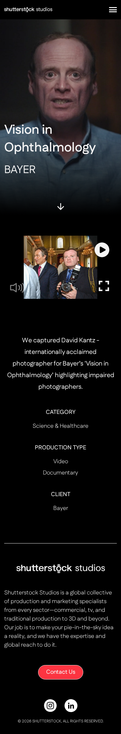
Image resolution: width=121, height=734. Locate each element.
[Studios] (28, 9)
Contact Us (60, 672)
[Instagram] (50, 705)
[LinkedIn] (71, 705)
